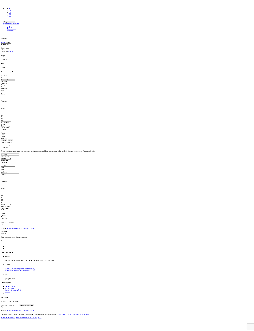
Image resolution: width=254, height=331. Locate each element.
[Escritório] (8, 83)
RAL (39, 318)
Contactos (10, 31)
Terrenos (7, 292)
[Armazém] (8, 82)
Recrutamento (11, 29)
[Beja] (10, 169)
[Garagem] (8, 85)
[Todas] (3, 108)
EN (10, 10)
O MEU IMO (61, 314)
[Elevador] (7, 136)
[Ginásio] (7, 135)
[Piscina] (7, 133)
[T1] (2, 117)
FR (10, 12)
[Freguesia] (4, 101)
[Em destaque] (5, 128)
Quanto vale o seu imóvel (11, 24)
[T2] (2, 119)
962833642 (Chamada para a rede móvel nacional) (20, 270)
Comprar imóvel (10, 286)
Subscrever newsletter (26, 305)
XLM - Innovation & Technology (78, 314)
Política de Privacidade (8, 318)
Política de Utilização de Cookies (26, 318)
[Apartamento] (8, 80)
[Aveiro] (10, 167)
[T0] (2, 115)
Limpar (10, 51)
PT (10, 8)
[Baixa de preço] (5, 126)
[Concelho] (4, 94)
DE (10, 14)
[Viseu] (4, 90)
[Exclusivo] (5, 129)
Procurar (4, 140)
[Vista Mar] (7, 138)
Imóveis (9, 27)
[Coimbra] (4, 87)
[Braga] (10, 171)
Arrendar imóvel (10, 288)
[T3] (2, 120)
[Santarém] (4, 89)
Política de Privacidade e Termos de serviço (20, 228)
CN (10, 16)
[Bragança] (10, 173)
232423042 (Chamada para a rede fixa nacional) (20, 269)
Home (3, 42)
